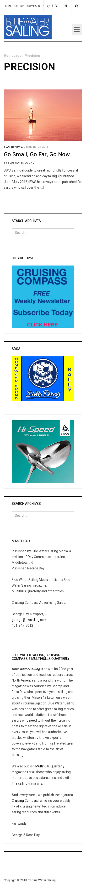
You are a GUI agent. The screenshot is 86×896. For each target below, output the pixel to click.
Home (7, 6)
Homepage (12, 55)
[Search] (76, 6)
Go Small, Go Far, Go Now (37, 154)
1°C (54, 6)
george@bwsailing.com (29, 619)
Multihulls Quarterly (49, 766)
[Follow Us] (66, 6)
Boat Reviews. (13, 147)
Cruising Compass (27, 6)
